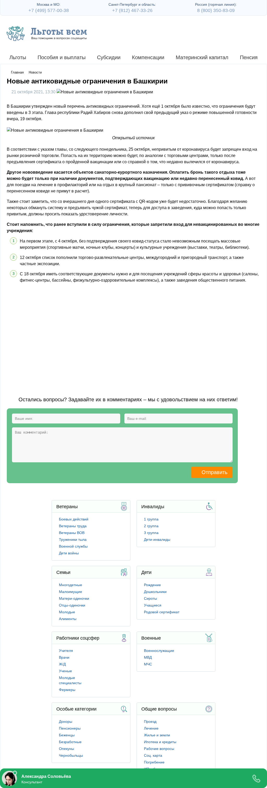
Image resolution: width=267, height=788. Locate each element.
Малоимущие (70, 592)
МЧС (148, 664)
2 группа (151, 526)
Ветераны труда (73, 526)
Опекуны (66, 749)
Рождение (152, 585)
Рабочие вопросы (159, 749)
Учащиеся (152, 605)
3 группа (151, 533)
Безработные (70, 742)
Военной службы (73, 546)
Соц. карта (153, 755)
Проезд (150, 721)
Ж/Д (62, 664)
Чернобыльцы (71, 755)
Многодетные (70, 585)
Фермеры (67, 690)
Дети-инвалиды (157, 539)
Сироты (150, 598)
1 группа (151, 519)
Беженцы (67, 735)
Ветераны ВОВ (71, 533)
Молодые (67, 612)
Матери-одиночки (74, 598)
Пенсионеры (70, 728)
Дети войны (69, 553)
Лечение (151, 728)
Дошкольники (155, 592)
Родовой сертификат (161, 612)
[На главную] (47, 33)
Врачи (64, 657)
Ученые (65, 671)
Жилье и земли (157, 735)
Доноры (65, 721)
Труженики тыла (73, 539)
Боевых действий (73, 519)
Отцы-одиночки (72, 605)
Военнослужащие (159, 650)
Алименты (67, 619)
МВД (148, 657)
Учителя (66, 650)
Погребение (154, 762)
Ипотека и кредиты (160, 742)
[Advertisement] (88, 334)
